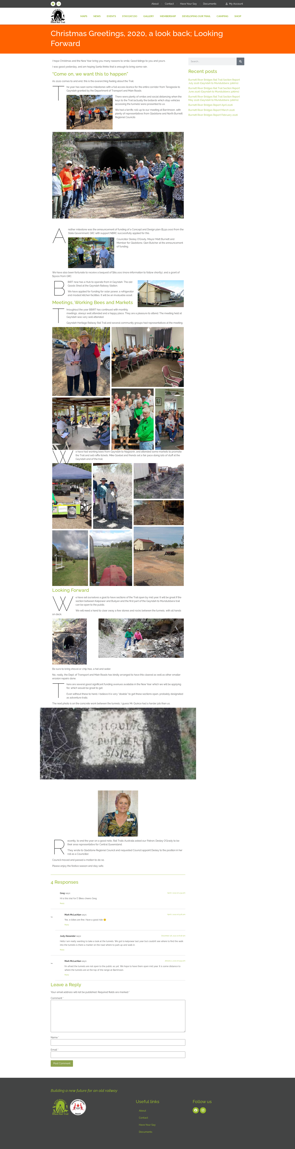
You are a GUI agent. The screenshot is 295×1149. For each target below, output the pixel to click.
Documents (209, 3)
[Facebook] (53, 4)
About (155, 3)
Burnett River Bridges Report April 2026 (210, 104)
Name (55, 1037)
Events (111, 16)
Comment (57, 998)
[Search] (240, 61)
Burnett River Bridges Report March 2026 (211, 110)
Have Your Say (188, 3)
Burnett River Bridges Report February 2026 (213, 114)
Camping (222, 16)
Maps (83, 16)
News (97, 16)
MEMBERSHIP (168, 16)
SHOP (237, 16)
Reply (62, 903)
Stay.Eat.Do (129, 16)
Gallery (148, 16)
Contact (169, 3)
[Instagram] (58, 4)
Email (54, 1050)
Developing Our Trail (196, 16)
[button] (81, 361)
